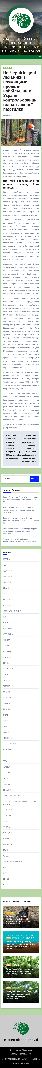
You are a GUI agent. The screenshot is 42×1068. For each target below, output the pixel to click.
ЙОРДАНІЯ (7, 698)
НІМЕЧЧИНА (7, 738)
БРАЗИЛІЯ (7, 657)
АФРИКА (6, 640)
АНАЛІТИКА (8, 628)
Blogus (13, 1050)
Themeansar (27, 1050)
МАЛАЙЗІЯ (7, 732)
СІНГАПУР (7, 790)
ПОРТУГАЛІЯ (8, 773)
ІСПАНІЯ (6, 588)
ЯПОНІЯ (6, 885)
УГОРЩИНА (7, 833)
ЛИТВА (6, 727)
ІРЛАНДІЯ (7, 582)
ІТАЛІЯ (5, 594)
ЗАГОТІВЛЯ (7, 692)
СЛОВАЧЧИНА (9, 810)
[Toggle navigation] (40, 57)
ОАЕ (4, 755)
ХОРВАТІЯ (7, 856)
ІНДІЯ (5, 565)
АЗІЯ (5, 617)
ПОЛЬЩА (6, 767)
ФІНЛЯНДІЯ (7, 844)
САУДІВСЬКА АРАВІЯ (11, 796)
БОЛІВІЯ (6, 646)
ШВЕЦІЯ (6, 879)
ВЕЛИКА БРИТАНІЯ (11, 669)
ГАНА (5, 680)
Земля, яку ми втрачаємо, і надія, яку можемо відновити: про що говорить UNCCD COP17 (18, 510)
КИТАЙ (6, 715)
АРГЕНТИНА (8, 634)
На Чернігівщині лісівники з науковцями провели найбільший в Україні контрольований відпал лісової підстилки (20, 91)
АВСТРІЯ (6, 600)
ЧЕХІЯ (5, 867)
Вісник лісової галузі (21, 1040)
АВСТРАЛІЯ (7, 605)
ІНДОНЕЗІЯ (7, 571)
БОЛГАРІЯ (7, 651)
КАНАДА (6, 709)
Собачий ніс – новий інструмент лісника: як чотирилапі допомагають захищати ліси (20, 499)
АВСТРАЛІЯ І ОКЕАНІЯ (12, 611)
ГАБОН (5, 675)
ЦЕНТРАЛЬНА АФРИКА (12, 862)
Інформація (7, 576)
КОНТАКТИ (25, 1064)
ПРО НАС (6, 778)
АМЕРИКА (7, 623)
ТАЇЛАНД (7, 827)
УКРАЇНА (7, 68)
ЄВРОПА (6, 559)
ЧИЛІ (5, 873)
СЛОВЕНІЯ (7, 815)
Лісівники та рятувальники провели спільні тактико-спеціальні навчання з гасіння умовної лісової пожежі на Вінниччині (29, 448)
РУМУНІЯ (6, 784)
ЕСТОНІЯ (6, 686)
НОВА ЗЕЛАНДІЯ (10, 744)
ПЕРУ (5, 761)
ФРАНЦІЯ (7, 850)
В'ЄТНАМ (6, 663)
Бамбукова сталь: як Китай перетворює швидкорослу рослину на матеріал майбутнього (20, 531)
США (5, 821)
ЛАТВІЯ (6, 721)
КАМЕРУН (7, 703)
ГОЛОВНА (14, 1054)
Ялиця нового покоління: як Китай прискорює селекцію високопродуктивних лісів (21, 520)
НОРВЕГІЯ (7, 750)
